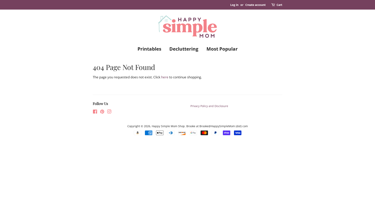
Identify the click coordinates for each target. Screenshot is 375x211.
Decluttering (183, 49)
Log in (234, 5)
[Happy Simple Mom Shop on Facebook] (95, 112)
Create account (255, 5)
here (164, 77)
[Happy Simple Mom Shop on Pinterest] (102, 112)
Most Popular (222, 49)
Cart (279, 5)
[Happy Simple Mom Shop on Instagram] (109, 112)
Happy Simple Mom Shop (168, 126)
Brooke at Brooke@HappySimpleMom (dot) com (217, 126)
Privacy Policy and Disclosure (209, 106)
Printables (149, 49)
